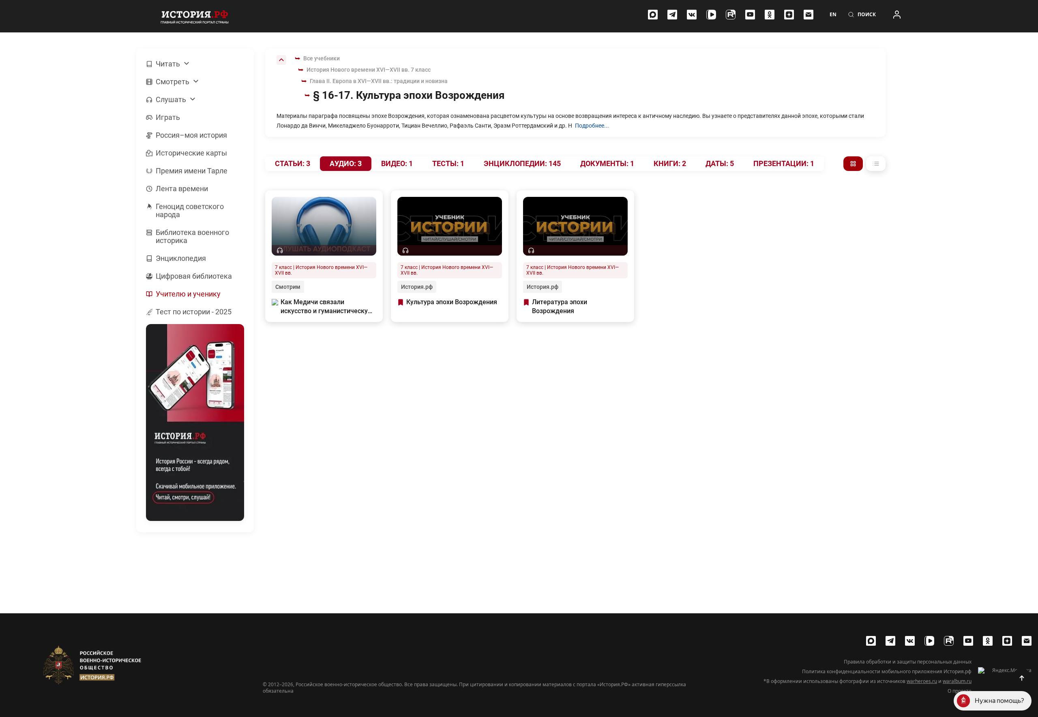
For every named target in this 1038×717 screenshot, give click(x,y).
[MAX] (653, 14)
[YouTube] (750, 14)
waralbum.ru (957, 681)
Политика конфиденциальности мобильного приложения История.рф (887, 671)
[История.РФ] (195, 16)
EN (833, 14)
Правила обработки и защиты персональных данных (908, 662)
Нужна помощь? (999, 700)
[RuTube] (731, 14)
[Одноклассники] (769, 14)
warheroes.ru (922, 681)
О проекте (960, 691)
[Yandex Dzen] (789, 14)
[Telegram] (672, 14)
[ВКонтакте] (692, 14)
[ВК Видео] (711, 14)
